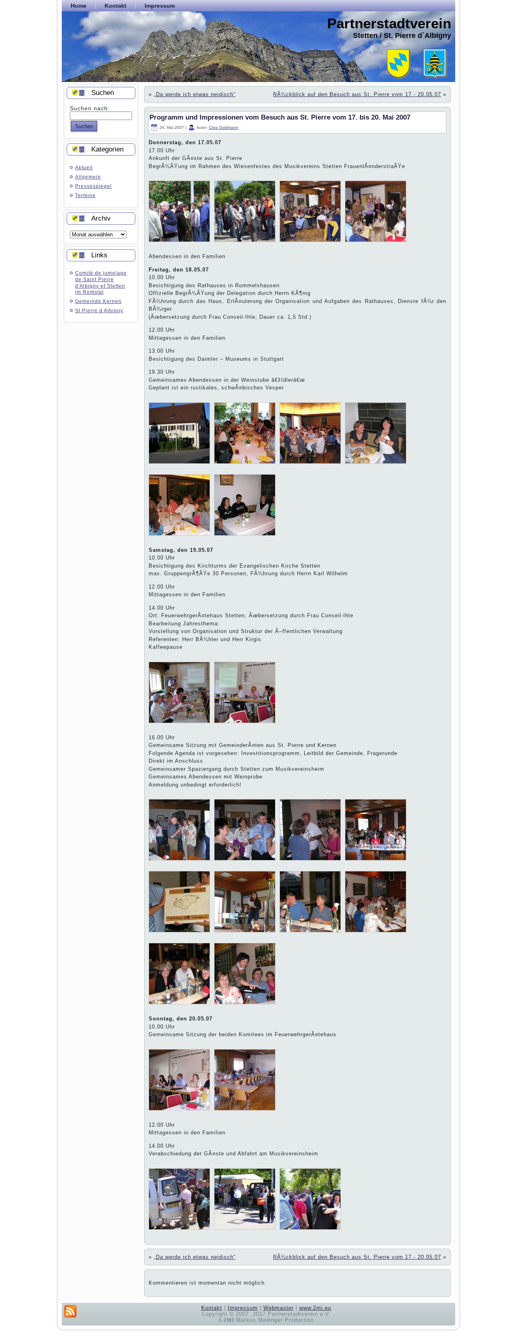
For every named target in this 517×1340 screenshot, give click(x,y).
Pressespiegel (93, 186)
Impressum (243, 1308)
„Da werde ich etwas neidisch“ (194, 94)
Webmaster (278, 1308)
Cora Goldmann (223, 127)
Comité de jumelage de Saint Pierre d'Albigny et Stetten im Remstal (101, 282)
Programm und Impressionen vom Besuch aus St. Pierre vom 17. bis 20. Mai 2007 (279, 117)
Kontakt (211, 1308)
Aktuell (84, 167)
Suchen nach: (90, 108)
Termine (85, 195)
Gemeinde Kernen (98, 301)
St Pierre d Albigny (99, 310)
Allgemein (88, 177)
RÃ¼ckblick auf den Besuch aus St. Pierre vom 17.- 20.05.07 (357, 94)
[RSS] (70, 1311)
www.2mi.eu (315, 1308)
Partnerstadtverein (389, 23)
